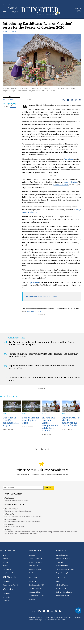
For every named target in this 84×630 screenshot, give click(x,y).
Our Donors (33, 573)
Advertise (6, 601)
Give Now (32, 555)
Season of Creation (60, 185)
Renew (79, 10)
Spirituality (7, 569)
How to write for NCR (36, 585)
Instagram (56, 611)
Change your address (36, 596)
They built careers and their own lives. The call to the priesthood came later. (44, 378)
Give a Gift (59, 562)
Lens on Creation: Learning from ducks (31, 420)
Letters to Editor (35, 592)
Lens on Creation (70, 182)
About (58, 581)
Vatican (5, 559)
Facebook (48, 611)
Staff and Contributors (64, 592)
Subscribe (78, 8)
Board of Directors (62, 596)
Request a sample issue (64, 573)
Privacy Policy (61, 588)
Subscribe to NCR (62, 555)
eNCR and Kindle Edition (65, 569)
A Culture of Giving (36, 562)
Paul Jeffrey (68, 159)
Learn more (13, 107)
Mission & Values (62, 585)
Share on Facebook (68, 100)
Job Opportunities (35, 588)
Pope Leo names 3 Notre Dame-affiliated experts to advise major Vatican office (41, 366)
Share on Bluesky (63, 100)
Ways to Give (33, 566)
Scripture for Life (9, 573)
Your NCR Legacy (35, 569)
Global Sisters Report (10, 585)
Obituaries (6, 597)
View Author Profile (8, 99)
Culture (5, 562)
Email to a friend (76, 100)
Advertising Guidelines (35, 617)
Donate (79, 12)
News (5, 31)
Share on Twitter (72, 100)
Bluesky (39, 611)
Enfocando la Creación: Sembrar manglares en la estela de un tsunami (50, 424)
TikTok (60, 611)
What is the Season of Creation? (42, 297)
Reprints (32, 599)
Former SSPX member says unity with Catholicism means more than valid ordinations (43, 355)
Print (80, 100)
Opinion (6, 566)
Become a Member (35, 559)
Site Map (61, 617)
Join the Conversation (9, 103)
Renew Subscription (63, 559)
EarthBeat (13, 31)
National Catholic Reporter (78, 610)
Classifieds (6, 593)
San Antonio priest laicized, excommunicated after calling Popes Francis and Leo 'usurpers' (41, 343)
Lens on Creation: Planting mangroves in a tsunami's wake (70, 422)
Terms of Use (45, 617)
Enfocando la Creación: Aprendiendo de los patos (11, 422)
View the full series (34, 312)
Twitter (44, 611)
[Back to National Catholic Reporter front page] (34, 11)
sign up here (34, 282)
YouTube (52, 611)
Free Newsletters (62, 566)
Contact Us (32, 581)
